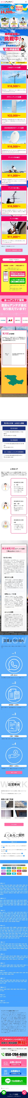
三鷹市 (5, 889)
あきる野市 (25, 892)
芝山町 (5, 916)
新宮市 (21, 989)
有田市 (12, 989)
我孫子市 (4, 912)
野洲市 (11, 980)
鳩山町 (20, 933)
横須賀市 (8, 900)
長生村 (7, 918)
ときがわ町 (24, 931)
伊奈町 (7, 927)
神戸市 (1, 956)
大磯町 (18, 903)
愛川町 (18, 901)
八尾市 (3, 946)
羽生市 (23, 933)
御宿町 (9, 913)
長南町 (11, 918)
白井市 (12, 916)
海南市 (5, 989)
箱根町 (21, 904)
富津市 (13, 919)
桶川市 (21, 927)
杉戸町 (9, 931)
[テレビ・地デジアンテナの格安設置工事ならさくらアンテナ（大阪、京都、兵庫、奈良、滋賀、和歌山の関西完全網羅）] (7, 2)
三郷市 (3, 936)
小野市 (24, 956)
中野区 (16, 886)
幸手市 (24, 930)
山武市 (25, 915)
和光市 (15, 937)
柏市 (12, 913)
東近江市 (18, 980)
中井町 (5, 904)
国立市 (16, 891)
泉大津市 (17, 946)
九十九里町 (13, 915)
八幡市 (7, 966)
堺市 (4, 943)
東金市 (14, 918)
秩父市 (15, 931)
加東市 (3, 957)
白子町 (8, 916)
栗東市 (7, 980)
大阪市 (1, 943)
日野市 (4, 891)
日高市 (9, 934)
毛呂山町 (20, 936)
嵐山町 (12, 937)
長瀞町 (7, 933)
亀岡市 (21, 965)
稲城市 (18, 892)
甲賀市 (12, 981)
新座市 (13, 933)
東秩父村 (1, 934)
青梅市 (8, 889)
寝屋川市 (9, 945)
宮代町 (13, 936)
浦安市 (24, 912)
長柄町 (24, 918)
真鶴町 (24, 904)
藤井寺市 (18, 948)
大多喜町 (6, 913)
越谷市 (12, 930)
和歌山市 (1, 989)
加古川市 (11, 956)
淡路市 (22, 959)
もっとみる (14, 824)
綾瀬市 (15, 901)
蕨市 (18, 937)
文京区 (14, 885)
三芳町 (16, 936)
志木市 (3, 931)
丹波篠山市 (4, 959)
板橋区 (4, 888)
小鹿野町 (14, 927)
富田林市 (22, 948)
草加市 (12, 931)
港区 (8, 885)
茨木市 (16, 943)
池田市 (7, 943)
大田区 (6, 886)
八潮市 (24, 936)
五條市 (24, 972)
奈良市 (1, 972)
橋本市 (8, 989)
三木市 (21, 956)
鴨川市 (25, 913)
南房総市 (23, 919)
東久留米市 (6, 892)
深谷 (12, 934)
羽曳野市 (14, 948)
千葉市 (1, 918)
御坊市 (15, 989)
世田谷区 (9, 886)
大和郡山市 (10, 972)
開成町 (18, 904)
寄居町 (9, 937)
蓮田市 (16, 933)
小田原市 (25, 903)
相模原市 (25, 900)
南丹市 (19, 966)
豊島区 (23, 886)
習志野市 (3, 919)
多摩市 (15, 892)
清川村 (21, 901)
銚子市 (4, 918)
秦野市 (7, 903)
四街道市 (18, 921)
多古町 (22, 916)
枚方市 (3, 945)
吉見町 (6, 937)
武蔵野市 (1, 889)
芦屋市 (4, 956)
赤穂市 (13, 957)
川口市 (14, 928)
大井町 (8, 904)
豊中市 (13, 943)
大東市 (24, 945)
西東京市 (1, 894)
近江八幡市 (22, 980)
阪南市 (7, 948)
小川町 (18, 927)
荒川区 (1, 888)
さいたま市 (16, 930)
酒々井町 (1, 916)
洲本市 (11, 959)
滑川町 (10, 933)
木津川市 (23, 966)
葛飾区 (14, 888)
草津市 (9, 981)
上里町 (11, 928)
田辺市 (18, 989)
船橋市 (16, 919)
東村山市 (8, 891)
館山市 (25, 916)
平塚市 (24, 901)
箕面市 (10, 943)
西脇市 (18, 956)
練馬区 (7, 888)
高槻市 (20, 943)
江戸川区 (18, 888)
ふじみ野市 (21, 934)
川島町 (20, 928)
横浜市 (1, 900)
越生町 (24, 927)
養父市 (24, 957)
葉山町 (21, 900)
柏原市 (7, 946)
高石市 (13, 946)
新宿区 (11, 885)
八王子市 (22, 888)
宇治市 (15, 965)
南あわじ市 (15, 959)
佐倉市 (22, 915)
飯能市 (26, 933)
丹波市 (7, 959)
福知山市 (5, 965)
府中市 (12, 889)
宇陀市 (12, 974)
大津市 (1, 980)
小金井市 (25, 889)
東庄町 (17, 918)
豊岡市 (20, 957)
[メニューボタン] (26, 2)
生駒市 (3, 974)
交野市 (6, 945)
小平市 (1, 891)
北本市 (24, 928)
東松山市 (6, 934)
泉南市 (4, 948)
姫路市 (7, 957)
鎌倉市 (12, 900)
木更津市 (1, 915)
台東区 (17, 885)
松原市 (11, 948)
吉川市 (3, 937)
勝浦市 (15, 913)
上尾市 (1, 927)
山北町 (15, 904)
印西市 (21, 912)
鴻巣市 (9, 930)
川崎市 (4, 900)
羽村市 (21, 892)
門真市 (16, 945)
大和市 (4, 901)
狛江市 (22, 891)
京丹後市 (15, 966)
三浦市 (18, 900)
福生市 (19, 891)
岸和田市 (21, 946)
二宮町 (21, 903)
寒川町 (15, 903)
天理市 (14, 972)
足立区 (11, 888)
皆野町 (10, 936)
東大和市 (26, 891)
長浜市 (3, 981)
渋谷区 (13, 886)
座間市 (12, 901)
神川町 (7, 928)
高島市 (6, 981)
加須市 (4, 928)
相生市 (10, 957)
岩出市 (3, 990)
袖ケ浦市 (18, 916)
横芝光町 (14, 921)
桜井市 (21, 972)
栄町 (19, 915)
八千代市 (9, 921)
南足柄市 (1, 904)
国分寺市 (12, 891)
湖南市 (14, 980)
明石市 (7, 956)
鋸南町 (8, 915)
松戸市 (20, 919)
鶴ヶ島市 (19, 931)
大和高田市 (5, 972)
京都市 (1, 965)
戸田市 (3, 933)
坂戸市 (20, 930)
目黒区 (3, 886)
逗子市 (15, 900)
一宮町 (15, 912)
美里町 (7, 936)
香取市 (18, 913)
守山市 (4, 980)
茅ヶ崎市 (4, 903)
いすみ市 (8, 912)
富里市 (20, 918)
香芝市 (6, 974)
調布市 (18, 889)
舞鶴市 (8, 965)
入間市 (11, 927)
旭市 (1, 912)
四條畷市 (20, 945)
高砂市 (15, 956)
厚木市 (1, 901)
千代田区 (1, 885)
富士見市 (16, 934)
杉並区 (20, 886)
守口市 (13, 945)
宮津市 (18, 965)
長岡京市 (4, 966)
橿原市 (17, 972)
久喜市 (3, 930)
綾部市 (12, 965)
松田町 (12, 904)
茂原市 (3, 921)
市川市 (12, 912)
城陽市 (24, 965)
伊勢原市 (11, 903)
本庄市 (25, 934)
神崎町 (17, 915)
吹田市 (23, 943)
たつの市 (17, 957)
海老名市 (8, 901)
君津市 (5, 915)
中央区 (5, 885)
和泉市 (10, 946)
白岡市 (6, 931)
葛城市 (9, 974)
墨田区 (20, 885)
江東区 (24, 885)
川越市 (17, 928)
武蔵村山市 (11, 892)
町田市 (21, 889)
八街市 (6, 921)
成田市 (7, 919)
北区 (26, 886)
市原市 (18, 912)
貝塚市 (24, 946)
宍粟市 (19, 959)
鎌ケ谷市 (22, 913)
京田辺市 (11, 966)
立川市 (25, 888)
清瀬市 (1, 892)
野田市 (10, 919)
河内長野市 (4, 949)
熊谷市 (6, 930)
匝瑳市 (15, 916)
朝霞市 (4, 927)
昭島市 (15, 889)
